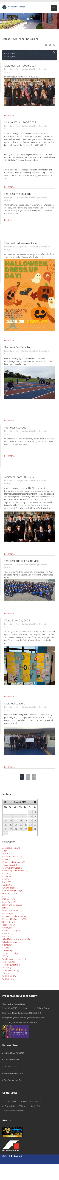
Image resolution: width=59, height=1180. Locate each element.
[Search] (55, 45)
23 (35, 825)
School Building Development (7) (16, 939)
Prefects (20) (7, 933)
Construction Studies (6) (12, 868)
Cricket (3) (6, 873)
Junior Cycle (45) (9, 902)
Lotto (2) (5, 907)
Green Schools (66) (10, 887)
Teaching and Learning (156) (14, 959)
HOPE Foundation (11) (11, 893)
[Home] (46, 45)
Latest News (10, 1101)
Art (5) (4, 850)
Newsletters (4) (8, 922)
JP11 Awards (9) (8, 899)
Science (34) (7, 944)
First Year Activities (15, 427)
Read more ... (10, 115)
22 (30, 825)
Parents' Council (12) (11, 930)
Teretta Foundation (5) (11, 964)
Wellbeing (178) (9, 976)
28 (26, 829)
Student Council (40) (10, 953)
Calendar (36, 1101)
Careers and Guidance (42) (13, 862)
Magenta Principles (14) (12, 910)
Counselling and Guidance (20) (15, 870)
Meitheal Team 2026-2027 (20, 65)
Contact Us (10, 1106)
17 (6, 825)
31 (6, 833)
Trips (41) (6, 973)
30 (35, 829)
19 (16, 825)
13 (21, 820)
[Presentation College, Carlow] (14, 6)
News (31, 23)
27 (21, 829)
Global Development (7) (12, 890)
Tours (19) (6, 967)
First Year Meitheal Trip (17, 193)
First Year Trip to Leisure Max (21, 561)
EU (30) (5, 879)
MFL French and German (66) (14, 916)
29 (30, 829)
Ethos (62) (6, 876)
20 (21, 825)
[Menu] (54, 8)
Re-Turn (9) (7, 936)
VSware (23, 1106)
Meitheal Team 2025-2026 (20, 477)
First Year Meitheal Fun (17, 347)
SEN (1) (5, 947)
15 (30, 820)
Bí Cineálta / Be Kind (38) (12, 856)
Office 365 (36, 1106)
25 (11, 829)
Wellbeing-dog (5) (9, 979)
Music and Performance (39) (14, 919)
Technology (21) (8, 962)
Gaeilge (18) (7, 885)
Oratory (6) (6, 927)
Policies (24, 1101)
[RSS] (51, 45)
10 (6, 820)
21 (26, 825)
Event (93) (6, 882)
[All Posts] (54, 52)
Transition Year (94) (10, 970)
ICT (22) (5, 896)
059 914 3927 (11, 1008)
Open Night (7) (8, 925)
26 (16, 829)
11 (11, 820)
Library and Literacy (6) (12, 905)
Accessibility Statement (13, 1110)
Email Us (27, 1008)
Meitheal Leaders (14, 703)
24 (6, 829)
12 (16, 820)
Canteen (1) (7, 859)
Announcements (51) (11, 848)
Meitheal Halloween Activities (21, 243)
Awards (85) (7, 853)
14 (26, 820)
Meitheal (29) (7, 913)
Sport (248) (7, 950)
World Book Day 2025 (17, 620)
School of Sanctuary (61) (12, 942)
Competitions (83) (9, 865)
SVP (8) (5, 956)
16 (35, 820)
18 (11, 825)
